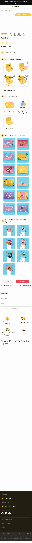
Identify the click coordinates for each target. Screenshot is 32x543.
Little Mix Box (13, 384)
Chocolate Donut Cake (8, 458)
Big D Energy (15, 481)
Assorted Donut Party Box (16, 435)
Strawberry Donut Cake (23, 423)
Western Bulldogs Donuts (12, 365)
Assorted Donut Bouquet (8, 413)
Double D (7, 423)
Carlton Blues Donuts (11, 357)
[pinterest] (9, 514)
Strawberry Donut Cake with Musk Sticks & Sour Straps (16, 447)
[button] (4, 42)
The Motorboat (23, 413)
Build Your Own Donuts (8, 394)
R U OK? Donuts (6, 373)
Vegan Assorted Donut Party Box (16, 470)
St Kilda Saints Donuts (8, 349)
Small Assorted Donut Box (8, 402)
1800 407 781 (10, 498)
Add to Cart (22, 281)
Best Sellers (7, 10)
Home (2, 10)
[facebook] (2, 514)
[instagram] (6, 514)
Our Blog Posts (10, 506)
